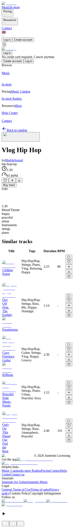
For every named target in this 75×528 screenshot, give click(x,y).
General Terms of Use (16, 489)
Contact (7, 28)
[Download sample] (19, 180)
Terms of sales (40, 489)
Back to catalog (17, 130)
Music (6, 7)
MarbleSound (14, 160)
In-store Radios (31, 470)
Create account (23, 39)
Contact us (17, 474)
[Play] (21, 137)
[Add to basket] (69, 276)
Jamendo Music (37, 482)
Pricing (7, 11)
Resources (9, 20)
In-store (15, 7)
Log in (7, 39)
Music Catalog (11, 470)
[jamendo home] (9, 3)
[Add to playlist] (12, 180)
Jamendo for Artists (14, 482)
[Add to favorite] (5, 180)
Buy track (9, 185)
